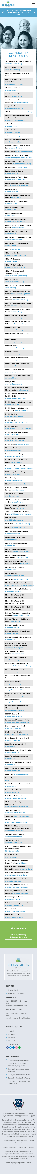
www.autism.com (11, 126)
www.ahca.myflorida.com (14, 84)
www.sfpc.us (10, 758)
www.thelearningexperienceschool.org (19, 585)
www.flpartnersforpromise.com (17, 440)
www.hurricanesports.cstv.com (16, 887)
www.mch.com (10, 569)
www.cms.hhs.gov (18, 227)
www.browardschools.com (15, 179)
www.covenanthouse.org (14, 348)
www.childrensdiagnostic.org (16, 275)
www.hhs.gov (22, 863)
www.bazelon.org (15, 148)
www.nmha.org (10, 639)
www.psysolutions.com (13, 450)
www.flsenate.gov (23, 444)
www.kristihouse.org (22, 524)
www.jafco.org (17, 502)
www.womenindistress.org (15, 911)
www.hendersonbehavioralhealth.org (19, 468)
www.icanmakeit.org (22, 484)
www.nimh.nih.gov (12, 633)
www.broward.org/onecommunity (17, 660)
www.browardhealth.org (14, 191)
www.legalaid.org (18, 527)
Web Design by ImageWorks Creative (18, 1163)
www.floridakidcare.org (14, 416)
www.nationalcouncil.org (14, 830)
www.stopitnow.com (22, 774)
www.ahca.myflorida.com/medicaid (18, 428)
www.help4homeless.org (22, 163)
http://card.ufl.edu (12, 851)
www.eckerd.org (11, 372)
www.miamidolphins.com (14, 575)
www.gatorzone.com (13, 881)
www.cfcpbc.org (11, 233)
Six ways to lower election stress (19, 1074)
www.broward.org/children (21, 294)
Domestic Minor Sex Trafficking (19, 1078)
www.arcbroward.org (24, 112)
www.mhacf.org (22, 557)
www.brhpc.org (16, 197)
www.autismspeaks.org (14, 132)
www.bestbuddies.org (23, 151)
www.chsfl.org (10, 288)
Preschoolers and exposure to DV (19, 1060)
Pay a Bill (11, 1037)
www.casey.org (10, 215)
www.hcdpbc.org (17, 462)
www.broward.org (24, 167)
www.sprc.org (10, 786)
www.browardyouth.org (19, 185)
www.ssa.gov (10, 746)
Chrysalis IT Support (28, 1116)
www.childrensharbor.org (14, 282)
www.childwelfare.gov (13, 239)
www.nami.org (16, 621)
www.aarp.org (17, 96)
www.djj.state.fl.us (21, 410)
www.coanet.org (11, 336)
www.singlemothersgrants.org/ (16, 734)
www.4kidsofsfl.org (12, 70)
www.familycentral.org (13, 384)
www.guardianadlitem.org (14, 456)
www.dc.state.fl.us (12, 404)
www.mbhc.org (25, 563)
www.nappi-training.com (14, 648)
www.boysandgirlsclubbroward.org (18, 157)
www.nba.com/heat (21, 579)
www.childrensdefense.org (15, 267)
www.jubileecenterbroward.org (19, 514)
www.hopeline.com (12, 627)
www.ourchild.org (11, 672)
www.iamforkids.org (12, 261)
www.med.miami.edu (20, 893)
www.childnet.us (18, 249)
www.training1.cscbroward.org (16, 806)
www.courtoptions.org (13, 342)
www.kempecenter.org (20, 615)
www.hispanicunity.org (13, 480)
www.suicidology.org (21, 102)
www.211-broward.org (13, 64)
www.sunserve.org (12, 792)
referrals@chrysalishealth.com (16, 1005)
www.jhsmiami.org (12, 496)
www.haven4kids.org (21, 816)
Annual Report (8, 1113)
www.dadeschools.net (13, 591)
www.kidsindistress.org (14, 520)
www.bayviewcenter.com (14, 142)
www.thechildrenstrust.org (15, 812)
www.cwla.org (10, 245)
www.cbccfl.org (16, 312)
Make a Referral (13, 1041)
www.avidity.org (17, 136)
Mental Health (13, 990)
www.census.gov (11, 857)
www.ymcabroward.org (14, 917)
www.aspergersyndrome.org (16, 120)
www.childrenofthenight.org (15, 255)
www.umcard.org (25, 869)
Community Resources (16, 993)
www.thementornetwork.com (16, 822)
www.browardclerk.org (13, 173)
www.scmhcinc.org (12, 752)
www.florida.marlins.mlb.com (16, 422)
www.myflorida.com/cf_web (15, 398)
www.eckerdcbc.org (12, 366)
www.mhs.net (10, 545)
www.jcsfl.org (20, 508)
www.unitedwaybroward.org (16, 875)
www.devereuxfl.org (12, 354)
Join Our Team (13, 1044)
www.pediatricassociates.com (16, 702)
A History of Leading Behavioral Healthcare (18, 936)
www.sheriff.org (11, 203)
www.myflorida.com (12, 770)
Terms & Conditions (9, 1147)
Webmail (17, 1113)
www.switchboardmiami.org (15, 798)
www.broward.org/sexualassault (17, 722)
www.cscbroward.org (20, 300)
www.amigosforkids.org (14, 108)
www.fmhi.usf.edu (12, 434)
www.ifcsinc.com (18, 490)
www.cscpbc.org (16, 306)
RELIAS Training (27, 1113)
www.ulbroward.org (12, 899)
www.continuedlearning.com (15, 330)
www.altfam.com (11, 90)
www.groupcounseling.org (15, 221)
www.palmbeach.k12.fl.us (14, 690)
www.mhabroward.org (13, 318)
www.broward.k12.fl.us (13, 716)
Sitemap (31, 1147)
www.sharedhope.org (13, 728)
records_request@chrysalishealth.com (19, 1018)
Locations (11, 1034)
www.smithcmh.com (12, 740)
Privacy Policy (22, 1147)
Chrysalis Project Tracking (11, 1116)
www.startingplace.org (13, 842)
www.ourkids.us (14, 678)
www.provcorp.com (12, 209)
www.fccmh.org (22, 390)
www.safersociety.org (13, 836)
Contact (11, 1031)
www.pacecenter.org (13, 684)
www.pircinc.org (17, 696)
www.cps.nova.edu (18, 654)
